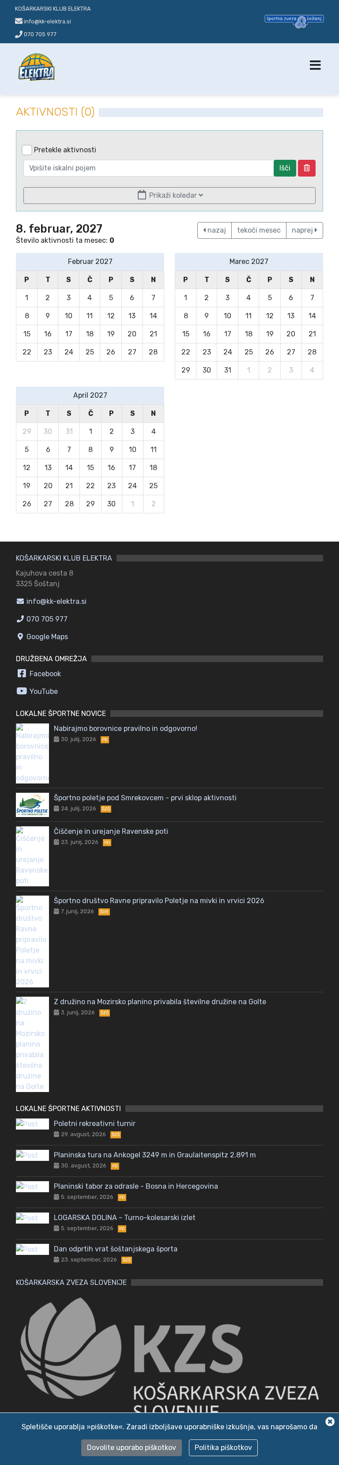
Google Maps (46, 637)
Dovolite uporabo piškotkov (131, 1447)
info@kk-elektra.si (56, 601)
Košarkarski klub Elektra (53, 8)
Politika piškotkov (223, 1447)
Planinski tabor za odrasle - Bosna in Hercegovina (136, 1186)
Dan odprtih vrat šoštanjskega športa (115, 1249)
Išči (284, 168)
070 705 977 (39, 34)
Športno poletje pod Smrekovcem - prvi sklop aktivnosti (145, 798)
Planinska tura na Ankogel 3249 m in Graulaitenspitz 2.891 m (155, 1155)
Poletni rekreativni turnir (95, 1123)
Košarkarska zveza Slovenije (71, 1282)
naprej (303, 230)
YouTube (43, 691)
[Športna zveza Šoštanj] (294, 21)
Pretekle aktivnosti (65, 150)
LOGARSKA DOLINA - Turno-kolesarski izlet (125, 1217)
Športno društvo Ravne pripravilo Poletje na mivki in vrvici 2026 (159, 900)
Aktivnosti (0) (55, 112)
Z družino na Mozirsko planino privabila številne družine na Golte (160, 1002)
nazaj (216, 230)
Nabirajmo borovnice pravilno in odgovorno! (125, 728)
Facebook (44, 674)
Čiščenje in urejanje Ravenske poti (111, 831)
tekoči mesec (259, 230)
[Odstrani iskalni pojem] (307, 168)
